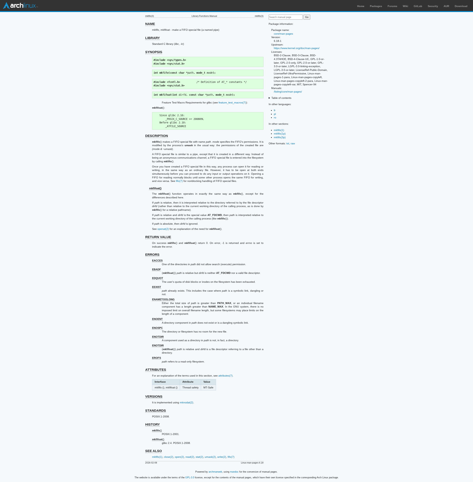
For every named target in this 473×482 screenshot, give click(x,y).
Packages (376, 6)
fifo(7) (179, 180)
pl (275, 113)
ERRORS (152, 254)
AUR (446, 6)
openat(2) (163, 228)
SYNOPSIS (153, 52)
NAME (150, 24)
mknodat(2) (186, 402)
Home (360, 6)
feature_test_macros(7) (232, 102)
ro (275, 117)
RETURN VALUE (158, 237)
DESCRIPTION (156, 136)
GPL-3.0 (189, 477)
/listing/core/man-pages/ (288, 91)
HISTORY (152, 424)
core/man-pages (283, 33)
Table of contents (281, 97)
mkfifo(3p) (280, 137)
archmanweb (215, 471)
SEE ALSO (153, 451)
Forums (392, 6)
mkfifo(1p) (280, 133)
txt (287, 143)
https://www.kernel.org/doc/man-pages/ (296, 48)
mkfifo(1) (157, 456)
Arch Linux (20, 5)
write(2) (221, 456)
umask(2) (210, 456)
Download (461, 6)
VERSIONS (153, 396)
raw (293, 143)
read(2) (190, 456)
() (157, 430)
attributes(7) (225, 375)
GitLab (418, 6)
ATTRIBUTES (155, 370)
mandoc (234, 471)
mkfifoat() (155, 188)
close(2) (168, 456)
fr (274, 110)
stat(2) (199, 456)
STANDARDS (155, 410)
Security (433, 6)
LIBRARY (152, 38)
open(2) (179, 456)
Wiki (405, 6)
